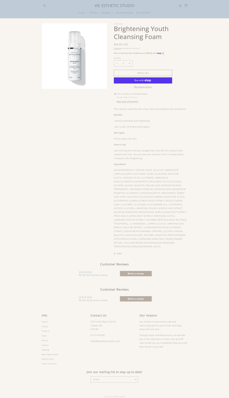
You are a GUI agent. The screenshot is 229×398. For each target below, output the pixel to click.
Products (46, 331)
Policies (45, 340)
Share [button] (119, 253)
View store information (127, 101)
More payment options (143, 87)
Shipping (117, 48)
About (44, 335)
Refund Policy (48, 359)
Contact (45, 345)
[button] (44, 5)
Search (45, 321)
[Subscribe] (135, 379)
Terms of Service (49, 363)
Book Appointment (50, 354)
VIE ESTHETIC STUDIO (117, 397)
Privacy (45, 326)
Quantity (117, 58)
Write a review (136, 273)
